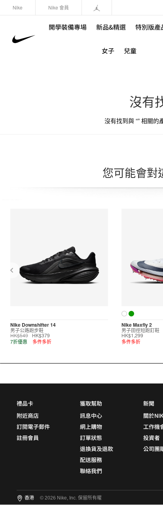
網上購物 (91, 426)
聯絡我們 (91, 471)
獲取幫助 (91, 403)
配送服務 (91, 460)
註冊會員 (28, 437)
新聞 (148, 403)
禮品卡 (25, 403)
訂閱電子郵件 (33, 426)
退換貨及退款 (96, 449)
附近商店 (28, 415)
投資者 (151, 437)
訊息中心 (91, 415)
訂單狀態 (91, 437)
